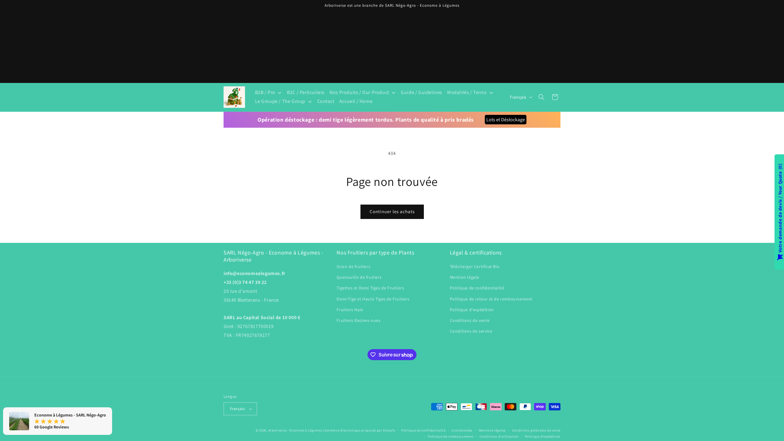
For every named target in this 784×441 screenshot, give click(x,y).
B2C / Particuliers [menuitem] (306, 92)
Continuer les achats (392, 211)
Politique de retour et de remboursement (491, 299)
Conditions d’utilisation (499, 436)
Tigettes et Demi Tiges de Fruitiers (370, 288)
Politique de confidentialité (477, 288)
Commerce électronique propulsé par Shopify (359, 430)
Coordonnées (462, 430)
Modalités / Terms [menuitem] (467, 92)
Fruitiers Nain (350, 309)
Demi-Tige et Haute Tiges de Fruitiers (373, 299)
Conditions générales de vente (536, 430)
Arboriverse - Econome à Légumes (295, 430)
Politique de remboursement (450, 436)
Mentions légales (492, 430)
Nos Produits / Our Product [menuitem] (359, 92)
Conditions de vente (470, 320)
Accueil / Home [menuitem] (355, 101)
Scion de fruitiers (353, 266)
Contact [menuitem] (325, 101)
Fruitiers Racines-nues (358, 320)
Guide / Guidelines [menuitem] (421, 92)
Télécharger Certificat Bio (475, 266)
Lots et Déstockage (505, 119)
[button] (541, 97)
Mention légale (464, 277)
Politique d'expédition (472, 309)
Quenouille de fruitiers (359, 277)
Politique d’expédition (542, 436)
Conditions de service (471, 331)
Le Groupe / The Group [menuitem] (280, 101)
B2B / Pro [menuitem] (265, 92)
